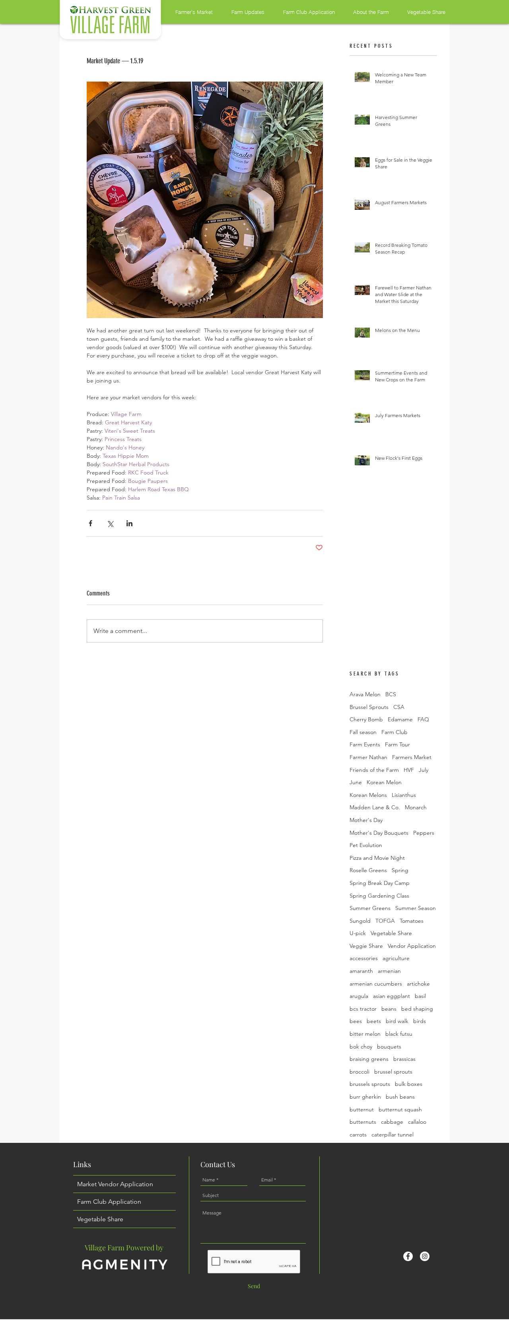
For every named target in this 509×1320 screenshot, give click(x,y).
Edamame (400, 719)
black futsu (398, 1033)
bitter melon (365, 1033)
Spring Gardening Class (379, 895)
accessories (364, 958)
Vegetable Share (391, 933)
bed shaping (417, 1008)
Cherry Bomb (366, 719)
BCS (390, 694)
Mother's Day (366, 820)
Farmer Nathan (368, 757)
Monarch (416, 807)
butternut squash (400, 1109)
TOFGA (385, 920)
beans (388, 1008)
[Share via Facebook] (90, 523)
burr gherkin (365, 1096)
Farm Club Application (109, 1201)
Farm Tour (397, 744)
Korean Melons (368, 795)
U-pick (358, 933)
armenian (389, 970)
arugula (359, 996)
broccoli (359, 1071)
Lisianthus (404, 795)
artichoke (418, 983)
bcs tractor (363, 1008)
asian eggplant (391, 996)
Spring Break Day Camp (380, 883)
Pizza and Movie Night (377, 857)
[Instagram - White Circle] (424, 1256)
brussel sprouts (393, 1071)
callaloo (417, 1121)
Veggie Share (366, 945)
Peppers (423, 832)
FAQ (423, 719)
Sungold (360, 920)
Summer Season (415, 908)
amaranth (361, 970)
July (423, 769)
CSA (398, 707)
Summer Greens (370, 908)
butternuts (363, 1121)
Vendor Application (412, 945)
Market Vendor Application (115, 1184)
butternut (362, 1109)
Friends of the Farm (374, 769)
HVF (409, 769)
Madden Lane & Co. (375, 807)
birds (419, 1021)
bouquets (389, 1046)
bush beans (400, 1096)
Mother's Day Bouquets (379, 832)
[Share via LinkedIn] (129, 523)
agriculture (396, 958)
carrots (358, 1134)
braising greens (369, 1058)
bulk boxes (408, 1084)
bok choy (361, 1046)
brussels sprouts (370, 1084)
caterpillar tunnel (392, 1134)
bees (356, 1021)
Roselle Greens (368, 870)
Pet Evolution (366, 845)
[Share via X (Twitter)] (110, 523)
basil (420, 996)
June (356, 782)
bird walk (397, 1021)
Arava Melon (365, 694)
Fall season (363, 732)
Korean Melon (384, 782)
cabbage (392, 1121)
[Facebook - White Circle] (408, 1256)
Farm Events (365, 744)
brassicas (404, 1058)
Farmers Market (411, 757)
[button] (189, 12)
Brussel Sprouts (369, 707)
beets (374, 1021)
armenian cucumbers (376, 983)
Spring (400, 870)
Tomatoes (412, 920)
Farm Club (394, 732)
